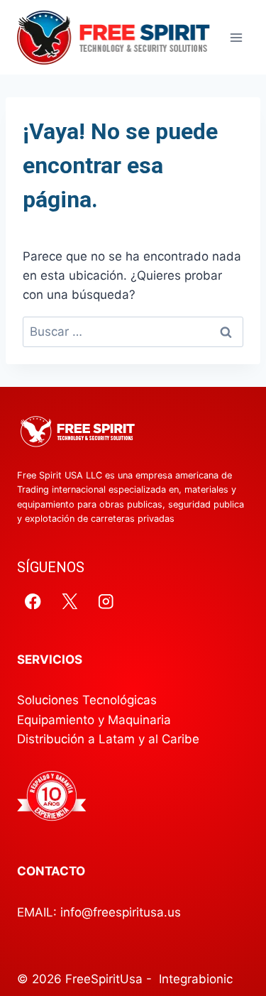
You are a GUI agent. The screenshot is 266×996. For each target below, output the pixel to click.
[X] (70, 601)
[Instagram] (106, 601)
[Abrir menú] (236, 37)
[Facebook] (33, 601)
